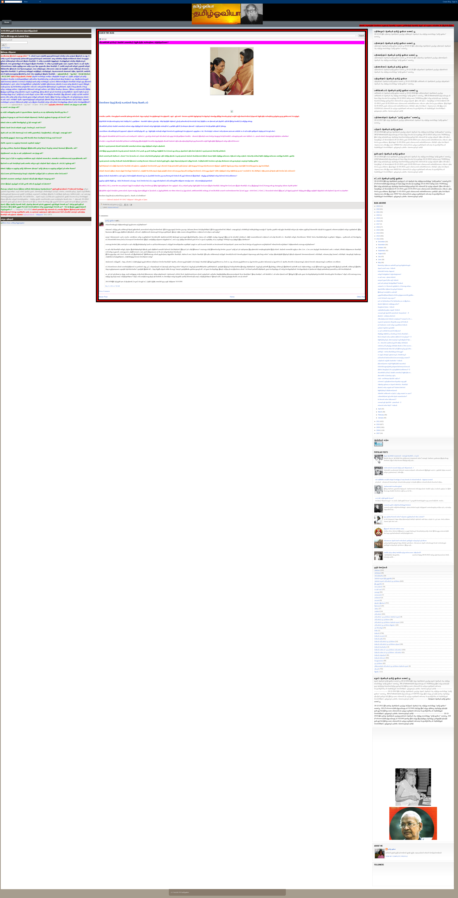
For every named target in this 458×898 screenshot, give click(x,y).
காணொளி (378, 598)
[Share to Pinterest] (127, 205)
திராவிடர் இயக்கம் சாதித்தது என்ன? (388, 304)
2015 (378, 230)
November (381, 245)
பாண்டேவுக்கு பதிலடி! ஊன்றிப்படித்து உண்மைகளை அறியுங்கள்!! (402, 552)
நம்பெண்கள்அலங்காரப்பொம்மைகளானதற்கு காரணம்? (394, 357)
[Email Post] (130, 204)
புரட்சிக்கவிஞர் (379, 628)
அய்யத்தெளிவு (379, 576)
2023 (378, 206)
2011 (378, 421)
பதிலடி (376, 608)
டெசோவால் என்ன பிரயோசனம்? (387, 399)
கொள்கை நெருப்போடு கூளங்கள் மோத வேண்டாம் (123, 102)
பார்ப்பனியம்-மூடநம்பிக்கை (382, 619)
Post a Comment (104, 291)
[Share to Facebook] (125, 205)
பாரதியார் (377, 611)
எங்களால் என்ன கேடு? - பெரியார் (387, 405)
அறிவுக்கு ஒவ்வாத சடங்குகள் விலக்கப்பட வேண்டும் (393, 384)
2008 (378, 430)
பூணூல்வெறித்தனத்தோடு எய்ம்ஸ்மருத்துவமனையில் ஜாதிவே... (396, 295)
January (381, 418)
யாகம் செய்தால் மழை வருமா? (386, 298)
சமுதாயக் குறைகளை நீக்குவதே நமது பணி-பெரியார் (393, 322)
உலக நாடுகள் (378, 587)
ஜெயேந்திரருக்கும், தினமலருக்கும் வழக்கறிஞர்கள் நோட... (395, 340)
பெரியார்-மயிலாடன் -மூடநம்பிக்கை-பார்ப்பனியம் (388, 650)
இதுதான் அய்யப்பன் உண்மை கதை (394, 529)
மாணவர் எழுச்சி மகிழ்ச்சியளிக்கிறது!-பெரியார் (397, 505)
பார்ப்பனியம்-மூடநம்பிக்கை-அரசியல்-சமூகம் (387, 622)
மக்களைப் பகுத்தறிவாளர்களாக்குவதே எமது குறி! (392, 381)
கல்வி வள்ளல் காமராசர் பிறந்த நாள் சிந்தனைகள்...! (399, 468)
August (380, 253)
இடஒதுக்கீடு (378, 584)
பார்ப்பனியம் (378, 614)
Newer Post (103, 297)
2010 (378, 424)
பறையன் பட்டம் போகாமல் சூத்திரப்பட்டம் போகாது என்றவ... (395, 286)
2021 (378, 212)
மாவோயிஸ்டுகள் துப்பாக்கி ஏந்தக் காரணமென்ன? (392, 396)
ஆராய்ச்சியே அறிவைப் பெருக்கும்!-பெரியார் (390, 289)
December (381, 242)
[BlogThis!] (121, 205)
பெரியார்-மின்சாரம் (113, 207)
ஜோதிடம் (377, 672)
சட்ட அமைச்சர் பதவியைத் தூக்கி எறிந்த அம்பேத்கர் (393, 343)
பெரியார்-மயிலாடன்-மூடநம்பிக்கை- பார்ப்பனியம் (388, 652)
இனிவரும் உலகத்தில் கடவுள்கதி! (387, 292)
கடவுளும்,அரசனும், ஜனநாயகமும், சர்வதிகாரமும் (392, 355)
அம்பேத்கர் (378, 573)
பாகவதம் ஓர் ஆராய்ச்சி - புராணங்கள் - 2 (389, 402)
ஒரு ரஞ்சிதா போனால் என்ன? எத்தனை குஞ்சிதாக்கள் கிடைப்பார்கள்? (404, 517)
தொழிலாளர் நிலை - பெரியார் (386, 307)
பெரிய (376, 630)
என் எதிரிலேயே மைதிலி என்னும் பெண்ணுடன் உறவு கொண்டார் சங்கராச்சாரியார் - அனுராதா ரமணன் (404, 479)
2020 (378, 215)
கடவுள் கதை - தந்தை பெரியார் (387, 277)
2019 (378, 218)
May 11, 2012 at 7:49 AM (112, 286)
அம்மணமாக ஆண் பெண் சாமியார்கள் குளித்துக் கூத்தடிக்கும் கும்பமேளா (405, 540)
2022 (378, 209)
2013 (378, 236)
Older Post (361, 297)
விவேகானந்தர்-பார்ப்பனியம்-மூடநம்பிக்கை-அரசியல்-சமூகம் (392, 666)
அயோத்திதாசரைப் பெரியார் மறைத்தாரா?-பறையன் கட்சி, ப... (395, 319)
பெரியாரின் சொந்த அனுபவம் (386, 271)
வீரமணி (377, 669)
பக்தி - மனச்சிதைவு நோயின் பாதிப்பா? (389, 378)
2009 (378, 427)
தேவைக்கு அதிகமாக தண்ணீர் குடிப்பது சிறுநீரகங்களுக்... (394, 265)
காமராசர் (377, 600)
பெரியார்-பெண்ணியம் (381, 647)
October (381, 247)
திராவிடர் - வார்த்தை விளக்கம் (386, 316)
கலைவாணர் (378, 595)
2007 (378, 433)
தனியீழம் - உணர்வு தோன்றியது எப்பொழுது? (390, 352)
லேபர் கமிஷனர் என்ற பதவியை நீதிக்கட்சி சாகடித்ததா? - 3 (394, 337)
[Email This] (118, 205)
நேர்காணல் (378, 606)
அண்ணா (377, 570)
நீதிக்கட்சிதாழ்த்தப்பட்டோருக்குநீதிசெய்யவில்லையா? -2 (394, 369)
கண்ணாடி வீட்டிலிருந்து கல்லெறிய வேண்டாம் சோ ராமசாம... (395, 346)
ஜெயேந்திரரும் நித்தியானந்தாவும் (387, 390)
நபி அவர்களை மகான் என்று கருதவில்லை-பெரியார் (392, 325)
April (379, 409)
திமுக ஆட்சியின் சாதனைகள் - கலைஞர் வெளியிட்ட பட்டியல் (401, 456)
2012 (378, 239)
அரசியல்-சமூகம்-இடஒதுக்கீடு (383, 578)
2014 (378, 233)
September (382, 250)
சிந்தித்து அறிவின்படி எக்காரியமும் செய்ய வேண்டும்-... (393, 334)
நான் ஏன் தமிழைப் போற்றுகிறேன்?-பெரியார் (390, 283)
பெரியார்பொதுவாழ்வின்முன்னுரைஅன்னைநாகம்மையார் (394, 366)
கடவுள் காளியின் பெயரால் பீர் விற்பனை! (389, 331)
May (379, 262)
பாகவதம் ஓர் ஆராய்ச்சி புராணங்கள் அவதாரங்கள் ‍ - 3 (393, 313)
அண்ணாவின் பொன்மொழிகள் (393, 486)
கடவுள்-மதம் (378, 589)
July (379, 256)
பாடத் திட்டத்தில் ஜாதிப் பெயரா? (384, 498)
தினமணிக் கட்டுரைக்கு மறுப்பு (387, 375)
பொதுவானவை (379, 661)
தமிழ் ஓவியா (203, 6)
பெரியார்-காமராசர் (380, 636)
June (380, 259)
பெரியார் (377, 633)
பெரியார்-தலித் (379, 639)
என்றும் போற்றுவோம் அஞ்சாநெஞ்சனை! (389, 274)
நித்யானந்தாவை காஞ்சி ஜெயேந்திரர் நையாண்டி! (392, 363)
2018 (378, 221)
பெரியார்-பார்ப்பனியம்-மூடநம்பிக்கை (385, 641)
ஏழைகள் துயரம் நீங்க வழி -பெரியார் (388, 280)
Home (6, 22)
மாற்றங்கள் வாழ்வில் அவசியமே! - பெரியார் (390, 360)
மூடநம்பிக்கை (379, 663)
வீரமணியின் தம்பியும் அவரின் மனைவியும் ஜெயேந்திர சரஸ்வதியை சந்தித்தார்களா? (134, 42)
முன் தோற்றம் (5, 48)
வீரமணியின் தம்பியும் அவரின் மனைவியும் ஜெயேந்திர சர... (394, 372)
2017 (378, 224)
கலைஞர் (377, 592)
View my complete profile (397, 856)
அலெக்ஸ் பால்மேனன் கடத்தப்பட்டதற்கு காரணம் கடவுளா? (394, 393)
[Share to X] (123, 205)
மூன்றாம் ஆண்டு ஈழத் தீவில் (386, 328)
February (381, 415)
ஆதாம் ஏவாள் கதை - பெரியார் (386, 268)
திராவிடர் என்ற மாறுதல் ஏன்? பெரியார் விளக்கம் (391, 387)
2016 (378, 227)
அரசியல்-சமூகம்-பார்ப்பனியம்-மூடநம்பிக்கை (387, 581)
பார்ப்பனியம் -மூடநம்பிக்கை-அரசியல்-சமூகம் (387, 617)
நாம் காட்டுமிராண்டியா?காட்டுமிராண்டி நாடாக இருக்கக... (394, 301)
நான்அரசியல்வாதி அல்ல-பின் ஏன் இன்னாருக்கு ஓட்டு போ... (395, 349)
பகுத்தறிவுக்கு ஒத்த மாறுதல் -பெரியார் (389, 310)
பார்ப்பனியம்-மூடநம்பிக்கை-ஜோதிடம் (385, 625)
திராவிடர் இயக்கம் (380, 603)
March (380, 412)
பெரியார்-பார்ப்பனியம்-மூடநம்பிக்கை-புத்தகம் (387, 644)
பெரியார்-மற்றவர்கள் (380, 655)
